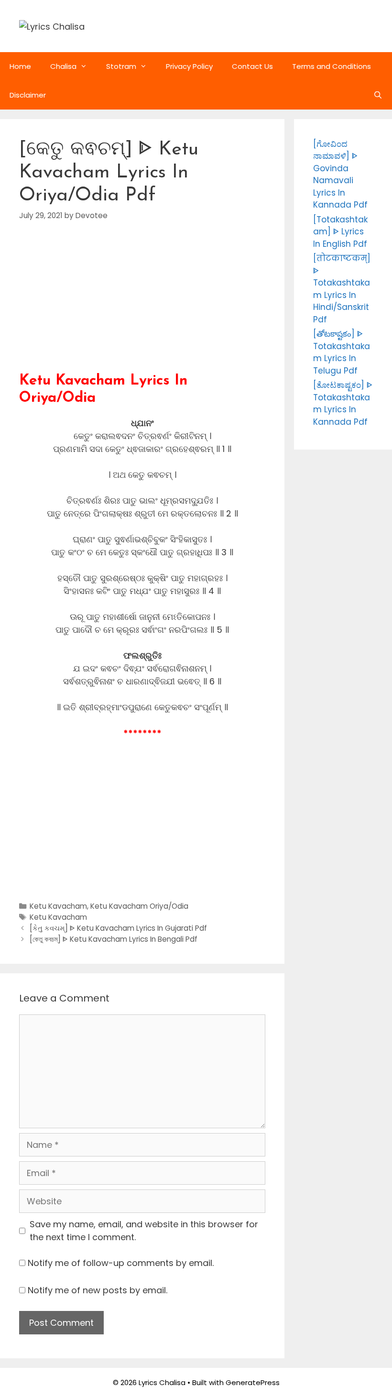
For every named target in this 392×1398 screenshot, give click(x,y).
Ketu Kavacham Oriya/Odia (139, 906)
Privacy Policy (189, 66)
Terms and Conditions (331, 66)
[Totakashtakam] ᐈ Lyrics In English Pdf (340, 232)
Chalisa (63, 66)
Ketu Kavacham (58, 906)
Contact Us (252, 66)
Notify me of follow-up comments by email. (121, 1263)
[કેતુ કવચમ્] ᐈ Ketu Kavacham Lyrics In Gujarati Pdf (118, 928)
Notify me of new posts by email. (97, 1290)
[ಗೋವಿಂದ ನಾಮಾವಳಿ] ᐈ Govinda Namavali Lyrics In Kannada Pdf (340, 174)
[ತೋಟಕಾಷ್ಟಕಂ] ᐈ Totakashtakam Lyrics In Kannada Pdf (342, 403)
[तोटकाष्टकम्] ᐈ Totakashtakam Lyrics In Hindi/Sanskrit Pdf (341, 289)
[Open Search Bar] (378, 95)
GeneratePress (253, 1382)
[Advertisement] (142, 306)
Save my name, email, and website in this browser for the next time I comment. (144, 1230)
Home (20, 66)
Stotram (121, 66)
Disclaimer (28, 95)
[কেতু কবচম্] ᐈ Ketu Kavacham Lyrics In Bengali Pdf (113, 939)
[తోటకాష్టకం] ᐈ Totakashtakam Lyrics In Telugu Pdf (341, 352)
